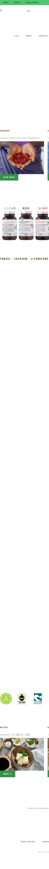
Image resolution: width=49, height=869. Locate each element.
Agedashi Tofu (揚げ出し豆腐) (15, 734)
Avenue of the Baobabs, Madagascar (12, 499)
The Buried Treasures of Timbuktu (12, 393)
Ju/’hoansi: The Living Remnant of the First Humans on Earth (16, 551)
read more (9, 177)
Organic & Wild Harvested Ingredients (20, 137)
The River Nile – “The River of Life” (15, 446)
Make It (7, 774)
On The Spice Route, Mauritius (16, 602)
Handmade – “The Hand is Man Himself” (13, 341)
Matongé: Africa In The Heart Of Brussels (15, 653)
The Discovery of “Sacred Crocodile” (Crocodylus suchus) (16, 286)
